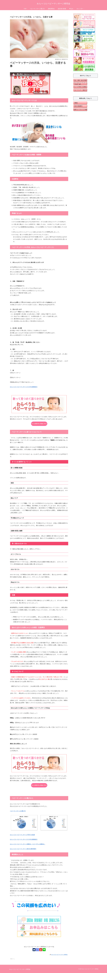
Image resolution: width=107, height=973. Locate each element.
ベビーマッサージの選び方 (18, 811)
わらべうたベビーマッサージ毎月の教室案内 (23, 849)
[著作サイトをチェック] (34, 949)
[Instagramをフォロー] (37, 949)
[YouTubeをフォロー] (40, 949)
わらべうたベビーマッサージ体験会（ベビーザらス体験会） (27, 844)
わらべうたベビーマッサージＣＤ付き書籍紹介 (23, 387)
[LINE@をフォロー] (44, 949)
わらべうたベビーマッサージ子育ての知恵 (22, 835)
